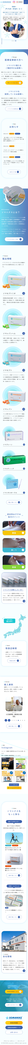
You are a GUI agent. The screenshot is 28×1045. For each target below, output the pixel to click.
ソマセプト (8, 845)
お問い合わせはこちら (12, 1005)
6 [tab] (22, 720)
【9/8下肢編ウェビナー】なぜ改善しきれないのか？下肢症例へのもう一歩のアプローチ (13, 162)
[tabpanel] (14, 708)
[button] (12, 40)
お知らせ (12, 133)
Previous (6, 720)
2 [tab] (14, 720)
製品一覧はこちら (13, 502)
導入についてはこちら (12, 82)
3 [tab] (16, 720)
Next (9, 720)
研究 (7, 907)
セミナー (17, 133)
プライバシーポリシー (9, 1041)
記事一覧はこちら (13, 726)
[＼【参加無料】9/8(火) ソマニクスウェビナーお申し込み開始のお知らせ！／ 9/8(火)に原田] (20, 763)
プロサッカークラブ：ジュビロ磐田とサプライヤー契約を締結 (13, 151)
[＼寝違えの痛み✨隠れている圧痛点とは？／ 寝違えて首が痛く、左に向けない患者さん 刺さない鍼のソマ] (7, 763)
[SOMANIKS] (6, 2)
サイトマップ (21, 1041)
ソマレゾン (15, 845)
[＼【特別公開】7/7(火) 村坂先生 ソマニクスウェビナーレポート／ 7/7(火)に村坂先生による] (20, 776)
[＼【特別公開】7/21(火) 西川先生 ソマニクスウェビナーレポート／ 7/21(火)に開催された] (7, 776)
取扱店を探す (13, 660)
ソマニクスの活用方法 (12, 109)
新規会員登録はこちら (12, 991)
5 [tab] (20, 720)
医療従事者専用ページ (14, 1027)
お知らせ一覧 (13, 172)
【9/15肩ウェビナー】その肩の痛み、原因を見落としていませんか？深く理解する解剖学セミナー (13, 139)
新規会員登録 (14, 1023)
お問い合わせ (14, 1032)
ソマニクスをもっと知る (12, 239)
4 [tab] (18, 720)
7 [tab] (24, 720)
